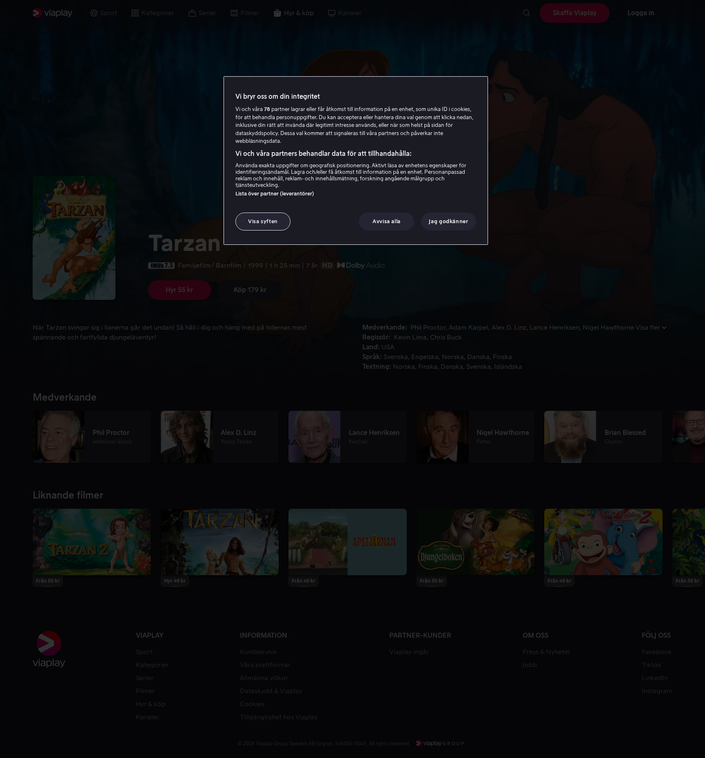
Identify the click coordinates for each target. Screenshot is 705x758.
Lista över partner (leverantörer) (274, 193)
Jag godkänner (448, 221)
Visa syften (263, 221)
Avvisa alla (386, 221)
